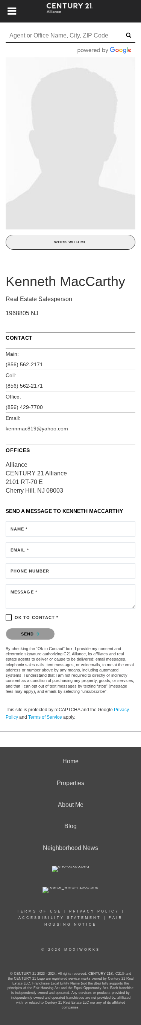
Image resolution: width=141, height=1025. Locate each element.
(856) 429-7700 (24, 407)
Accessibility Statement (59, 918)
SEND (28, 634)
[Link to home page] (70, 11)
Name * (19, 529)
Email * (20, 550)
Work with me (70, 242)
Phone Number (30, 571)
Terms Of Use (39, 911)
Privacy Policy (94, 911)
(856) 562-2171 (24, 364)
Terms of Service (45, 717)
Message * (24, 592)
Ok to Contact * (37, 617)
